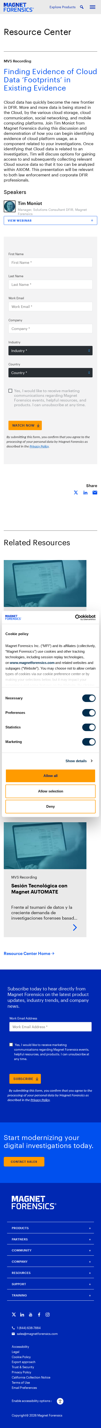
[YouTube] (31, 1315)
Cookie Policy (21, 1357)
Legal (15, 1352)
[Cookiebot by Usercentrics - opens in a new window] (75, 617)
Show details (76, 761)
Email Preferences (24, 1388)
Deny (50, 806)
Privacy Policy (21, 1372)
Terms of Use (21, 1382)
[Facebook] (39, 1315)
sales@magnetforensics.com (37, 1334)
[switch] (89, 712)
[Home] (34, 1202)
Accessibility (20, 1346)
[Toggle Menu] (92, 7)
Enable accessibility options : (32, 1401)
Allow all (50, 776)
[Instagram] (48, 1315)
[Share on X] (76, 492)
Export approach (23, 1362)
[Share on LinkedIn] (85, 492)
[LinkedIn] (22, 1315)
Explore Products (63, 7)
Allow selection (50, 791)
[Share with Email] (95, 492)
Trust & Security (23, 1367)
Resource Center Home (27, 953)
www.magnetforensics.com (31, 663)
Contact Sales (24, 1161)
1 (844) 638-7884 (29, 1328)
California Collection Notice (31, 1377)
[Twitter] (14, 1315)
